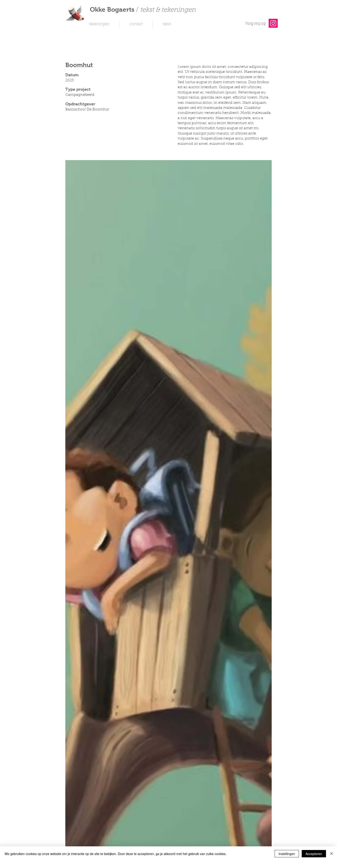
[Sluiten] (331, 853)
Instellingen (287, 853)
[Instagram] (273, 23)
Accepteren (314, 853)
